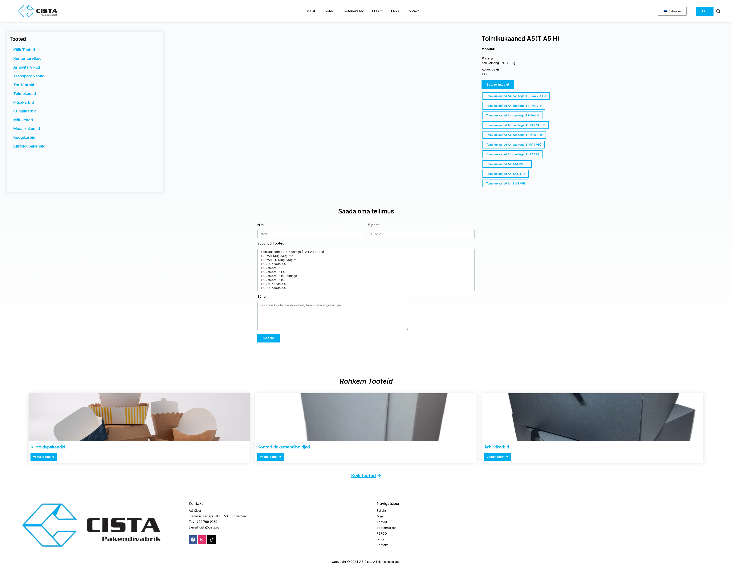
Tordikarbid (23, 85)
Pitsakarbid (23, 102)
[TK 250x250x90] (365, 268)
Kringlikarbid (25, 111)
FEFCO (377, 11)
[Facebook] (193, 539)
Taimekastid (24, 93)
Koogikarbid (24, 137)
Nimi (260, 225)
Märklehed (23, 120)
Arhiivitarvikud (26, 67)
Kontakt (413, 11)
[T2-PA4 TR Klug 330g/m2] (365, 260)
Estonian (674, 11)
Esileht (381, 510)
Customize (25, 551)
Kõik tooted (363, 475)
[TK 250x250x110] (365, 272)
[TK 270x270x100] (365, 284)
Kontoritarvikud (27, 58)
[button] (718, 11)
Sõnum (262, 296)
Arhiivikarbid (496, 446)
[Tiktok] (211, 539)
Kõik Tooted (24, 49)
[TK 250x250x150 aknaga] (365, 276)
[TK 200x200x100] (365, 264)
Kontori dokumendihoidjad (283, 446)
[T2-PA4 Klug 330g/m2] (365, 256)
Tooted (328, 11)
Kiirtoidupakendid (29, 146)
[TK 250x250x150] (365, 280)
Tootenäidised (353, 11)
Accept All (74, 551)
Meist (310, 11)
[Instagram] (202, 539)
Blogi (395, 11)
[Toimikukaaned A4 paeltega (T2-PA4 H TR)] (365, 252)
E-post (373, 225)
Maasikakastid (26, 128)
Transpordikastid (28, 76)
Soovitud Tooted (270, 243)
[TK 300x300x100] (365, 288)
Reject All (50, 551)
